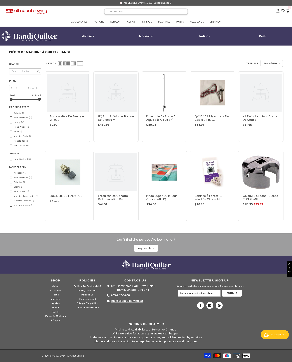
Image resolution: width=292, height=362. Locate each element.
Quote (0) (289, 269)
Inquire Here (146, 248)
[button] (60, 63)
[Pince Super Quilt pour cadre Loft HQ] (164, 172)
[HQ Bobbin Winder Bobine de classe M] (116, 93)
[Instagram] (209, 305)
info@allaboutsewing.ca (127, 300)
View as (51, 63)
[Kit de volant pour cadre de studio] (261, 93)
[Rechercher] (107, 11)
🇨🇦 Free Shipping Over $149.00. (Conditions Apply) (146, 2)
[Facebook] (200, 305)
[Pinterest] (219, 305)
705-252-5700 (120, 295)
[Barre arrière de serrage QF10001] (68, 93)
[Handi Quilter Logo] (29, 36)
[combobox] (149, 11)
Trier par (252, 63)
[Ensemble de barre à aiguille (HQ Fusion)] (164, 93)
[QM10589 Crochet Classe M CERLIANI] (261, 172)
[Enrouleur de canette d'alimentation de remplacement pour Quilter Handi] (116, 172)
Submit (232, 293)
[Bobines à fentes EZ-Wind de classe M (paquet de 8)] (213, 172)
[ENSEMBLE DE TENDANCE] (68, 172)
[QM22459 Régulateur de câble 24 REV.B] (213, 93)
